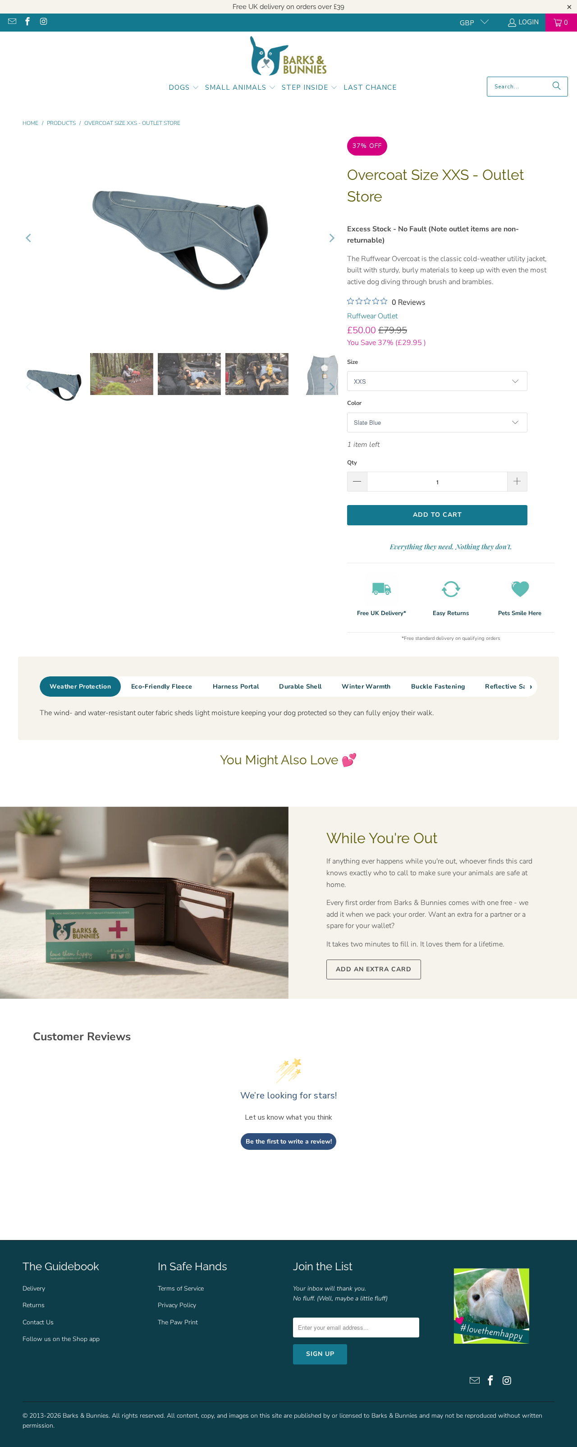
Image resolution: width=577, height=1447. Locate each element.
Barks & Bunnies (86, 1415)
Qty (352, 463)
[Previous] (29, 238)
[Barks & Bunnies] (288, 56)
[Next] (331, 238)
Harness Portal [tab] (236, 686)
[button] (184, 88)
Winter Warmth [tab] (366, 686)
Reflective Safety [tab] (512, 686)
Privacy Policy (177, 1305)
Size (352, 362)
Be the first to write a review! (289, 1141)
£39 (339, 7)
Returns (34, 1305)
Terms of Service (181, 1288)
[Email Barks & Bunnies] (11, 22)
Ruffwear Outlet (372, 316)
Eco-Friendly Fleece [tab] (161, 686)
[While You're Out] (144, 903)
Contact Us (38, 1322)
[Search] (556, 86)
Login (528, 22)
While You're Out (382, 838)
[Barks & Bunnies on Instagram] (42, 22)
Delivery (34, 1288)
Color (354, 403)
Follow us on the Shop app (61, 1339)
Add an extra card (374, 969)
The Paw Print (178, 1322)
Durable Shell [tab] (300, 686)
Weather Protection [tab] (80, 686)
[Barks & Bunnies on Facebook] (27, 22)
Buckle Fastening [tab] (438, 686)
